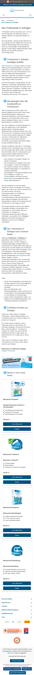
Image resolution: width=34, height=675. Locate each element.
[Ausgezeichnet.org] (17, 640)
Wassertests (8, 178)
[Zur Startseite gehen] (17, 10)
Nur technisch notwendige (12, 668)
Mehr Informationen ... (24, 665)
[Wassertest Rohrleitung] (17, 550)
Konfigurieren (27, 668)
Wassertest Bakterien (11, 507)
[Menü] (4, 15)
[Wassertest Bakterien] (17, 497)
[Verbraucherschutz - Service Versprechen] (26, 631)
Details (17, 429)
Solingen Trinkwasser (8, 351)
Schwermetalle (20, 255)
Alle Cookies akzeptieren (17, 672)
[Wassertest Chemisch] (17, 444)
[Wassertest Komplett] (17, 389)
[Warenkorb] (30, 15)
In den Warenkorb (17, 424)
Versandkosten (7, 651)
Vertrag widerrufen (17, 660)
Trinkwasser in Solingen (11, 66)
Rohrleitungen (9, 110)
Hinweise (25, 1)
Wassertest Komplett (10, 399)
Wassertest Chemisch (11, 454)
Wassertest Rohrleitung (11, 560)
